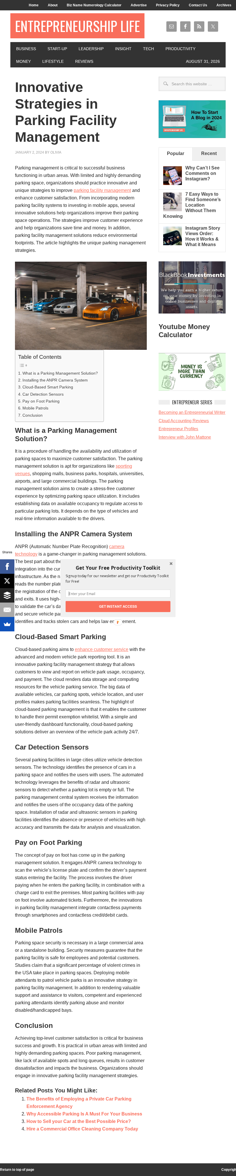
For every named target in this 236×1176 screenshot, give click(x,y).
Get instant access (118, 606)
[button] (118, 567)
